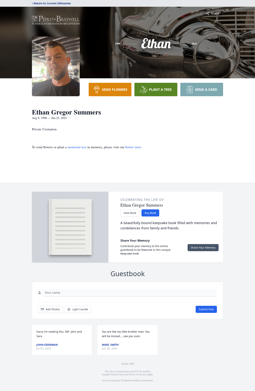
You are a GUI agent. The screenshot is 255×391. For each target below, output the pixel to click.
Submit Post (206, 309)
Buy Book (150, 213)
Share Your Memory (203, 247)
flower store (133, 147)
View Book (130, 213)
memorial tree (77, 147)
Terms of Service (137, 374)
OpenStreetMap (131, 380)
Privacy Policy (117, 374)
